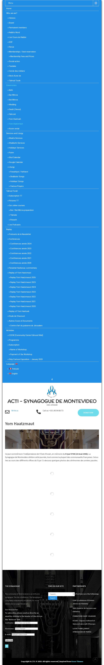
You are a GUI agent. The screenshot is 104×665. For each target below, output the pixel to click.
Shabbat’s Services (17, 143)
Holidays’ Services (16, 148)
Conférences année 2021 (20, 258)
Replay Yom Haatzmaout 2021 (23, 301)
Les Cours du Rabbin (17, 37)
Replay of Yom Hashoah (19, 311)
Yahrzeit (12, 114)
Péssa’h (13, 220)
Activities (10, 330)
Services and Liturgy (14, 133)
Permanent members (18, 27)
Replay (9, 229)
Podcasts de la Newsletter (20, 234)
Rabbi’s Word (14, 32)
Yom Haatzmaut (16, 124)
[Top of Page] (97, 659)
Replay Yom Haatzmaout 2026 (23, 277)
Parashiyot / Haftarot (19, 172)
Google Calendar (16, 162)
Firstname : (10, 628)
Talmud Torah (14, 80)
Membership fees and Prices (22, 56)
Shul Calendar (14, 157)
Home (8, 8)
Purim (11, 152)
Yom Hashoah (15, 119)
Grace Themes (77, 661)
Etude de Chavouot (17, 316)
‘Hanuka (13, 215)
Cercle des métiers (17, 71)
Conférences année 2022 (20, 253)
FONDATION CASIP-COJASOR (84, 616)
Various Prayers (17, 186)
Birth (11, 90)
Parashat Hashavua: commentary (23, 268)
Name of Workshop (18, 349)
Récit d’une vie (15, 76)
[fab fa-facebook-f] (52, 380)
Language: (10, 364)
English (14, 373)
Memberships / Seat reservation (22, 52)
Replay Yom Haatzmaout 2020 (23, 306)
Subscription (14, 345)
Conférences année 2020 (20, 263)
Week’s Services (15, 138)
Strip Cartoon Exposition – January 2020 (26, 359)
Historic (12, 18)
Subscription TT (15, 196)
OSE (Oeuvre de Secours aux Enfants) (84, 610)
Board (11, 23)
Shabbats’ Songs (17, 176)
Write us (14, 410)
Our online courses (17, 205)
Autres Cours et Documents (20, 321)
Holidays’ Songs (17, 181)
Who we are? (11, 13)
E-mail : (8, 634)
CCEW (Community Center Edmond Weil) (26, 335)
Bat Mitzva (13, 100)
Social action (14, 61)
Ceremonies (11, 85)
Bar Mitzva (13, 95)
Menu (10, 3)
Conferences (14, 239)
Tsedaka (12, 66)
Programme (14, 340)
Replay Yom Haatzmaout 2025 (23, 282)
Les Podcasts (15, 225)
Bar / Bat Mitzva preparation (22, 210)
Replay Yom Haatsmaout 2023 (23, 292)
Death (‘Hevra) (15, 109)
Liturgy (12, 167)
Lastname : (9, 623)
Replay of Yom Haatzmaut (20, 273)
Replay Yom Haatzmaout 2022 (23, 297)
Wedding (12, 104)
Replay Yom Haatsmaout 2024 (23, 287)
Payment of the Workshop (21, 354)
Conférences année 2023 (20, 248)
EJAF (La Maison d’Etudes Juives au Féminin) (83, 602)
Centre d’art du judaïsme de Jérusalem (26, 325)
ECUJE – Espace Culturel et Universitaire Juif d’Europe (84, 622)
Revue (11, 47)
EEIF (11, 42)
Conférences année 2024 (20, 244)
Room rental (14, 128)
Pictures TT (14, 200)
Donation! (88, 412)
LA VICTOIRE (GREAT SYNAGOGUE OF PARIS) (82, 630)
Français (15, 369)
